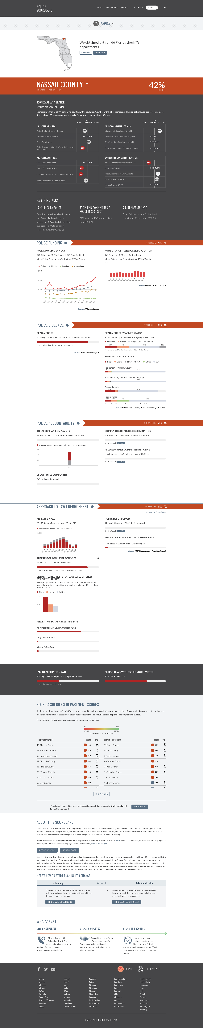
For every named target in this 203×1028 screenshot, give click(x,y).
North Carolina (94, 1000)
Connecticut (43, 997)
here (118, 840)
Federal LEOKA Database (155, 285)
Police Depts (85, 52)
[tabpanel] (101, 896)
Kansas (67, 997)
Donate (152, 7)
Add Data (121, 443)
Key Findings (112, 7)
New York (117, 991)
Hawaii (66, 982)
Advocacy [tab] (58, 883)
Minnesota (93, 988)
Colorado (42, 994)
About (100, 7)
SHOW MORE (101, 794)
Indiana (67, 994)
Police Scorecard (44, 8)
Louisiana (68, 1003)
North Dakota (94, 1003)
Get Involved (153, 969)
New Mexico (118, 985)
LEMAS (163, 408)
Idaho (66, 988)
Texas (142, 988)
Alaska (41, 978)
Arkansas (42, 985)
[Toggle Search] (165, 7)
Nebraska (93, 1006)
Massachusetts (70, 1006)
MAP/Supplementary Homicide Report (150, 551)
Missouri (92, 991)
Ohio (116, 994)
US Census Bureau (91, 309)
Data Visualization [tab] (145, 883)
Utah (141, 991)
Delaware (42, 1003)
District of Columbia (46, 1000)
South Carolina (145, 978)
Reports (124, 7)
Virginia (143, 994)
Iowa (66, 985)
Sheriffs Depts (100, 52)
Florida (102, 23)
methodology (47, 850)
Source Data (69, 850)
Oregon (117, 1000)
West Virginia (145, 1006)
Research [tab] (101, 883)
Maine (91, 982)
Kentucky (67, 1000)
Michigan (92, 985)
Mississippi (93, 994)
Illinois (66, 991)
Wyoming (143, 1009)
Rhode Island (119, 1006)
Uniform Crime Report (130, 408)
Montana (92, 997)
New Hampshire (120, 978)
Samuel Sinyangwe (99, 843)
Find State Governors (60, 902)
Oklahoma (118, 997)
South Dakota (145, 982)
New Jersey (118, 982)
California (42, 991)
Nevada (117, 988)
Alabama (42, 982)
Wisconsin (144, 1003)
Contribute (137, 7)
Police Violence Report (89, 353)
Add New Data (139, 807)
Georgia (67, 978)
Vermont (143, 997)
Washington (144, 1000)
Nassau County (60, 84)
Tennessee (144, 985)
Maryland (92, 978)
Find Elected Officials (127, 902)
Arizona (42, 988)
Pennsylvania (119, 1003)
